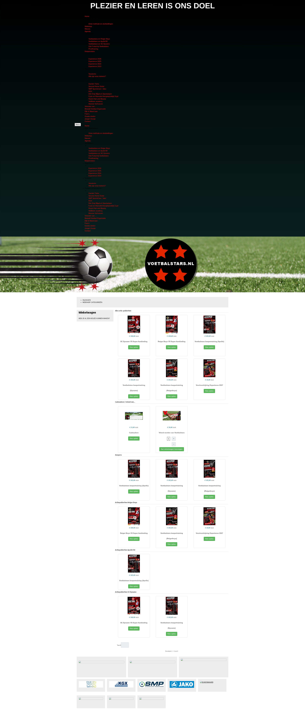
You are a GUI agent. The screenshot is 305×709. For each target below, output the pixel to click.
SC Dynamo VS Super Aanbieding (133, 341)
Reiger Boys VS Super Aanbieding (171, 341)
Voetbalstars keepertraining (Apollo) (209, 341)
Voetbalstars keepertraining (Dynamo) (134, 387)
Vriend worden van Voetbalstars (172, 433)
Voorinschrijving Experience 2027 (209, 385)
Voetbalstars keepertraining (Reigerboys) (171, 387)
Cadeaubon (134, 433)
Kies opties (134, 347)
